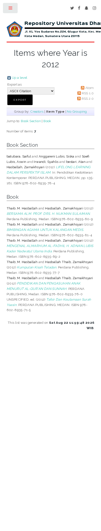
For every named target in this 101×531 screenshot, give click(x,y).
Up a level (19, 77)
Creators (36, 111)
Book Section (31, 121)
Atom (89, 88)
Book (47, 121)
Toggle (10, 9)
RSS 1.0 (88, 93)
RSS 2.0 (88, 98)
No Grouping (77, 111)
